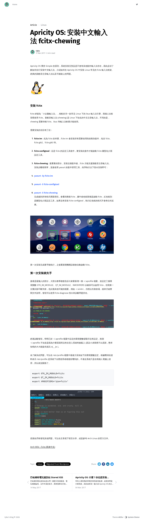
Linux (40, 464)
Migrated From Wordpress (57, 464)
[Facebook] (103, 464)
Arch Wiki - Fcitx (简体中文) (42, 446)
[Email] (112, 464)
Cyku (38, 51)
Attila (120, 517)
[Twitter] (137, 4)
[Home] (6, 4)
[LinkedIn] (107, 464)
